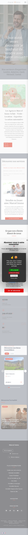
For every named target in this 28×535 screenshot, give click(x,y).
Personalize (14, 275)
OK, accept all (14, 270)
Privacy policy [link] (14, 278)
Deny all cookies (14, 272)
